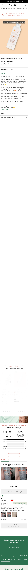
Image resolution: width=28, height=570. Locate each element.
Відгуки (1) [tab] (5, 459)
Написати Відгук (14, 455)
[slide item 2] (5, 411)
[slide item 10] (20, 411)
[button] (14, 69)
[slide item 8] (16, 411)
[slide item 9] (18, 411)
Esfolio (3, 56)
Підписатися (23, 555)
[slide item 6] (13, 411)
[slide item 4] (9, 411)
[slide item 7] (14, 411)
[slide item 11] (22, 411)
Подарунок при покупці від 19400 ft (14, 1)
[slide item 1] (3, 411)
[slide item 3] (7, 411)
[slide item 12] (24, 411)
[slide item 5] (11, 411)
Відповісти (4, 519)
